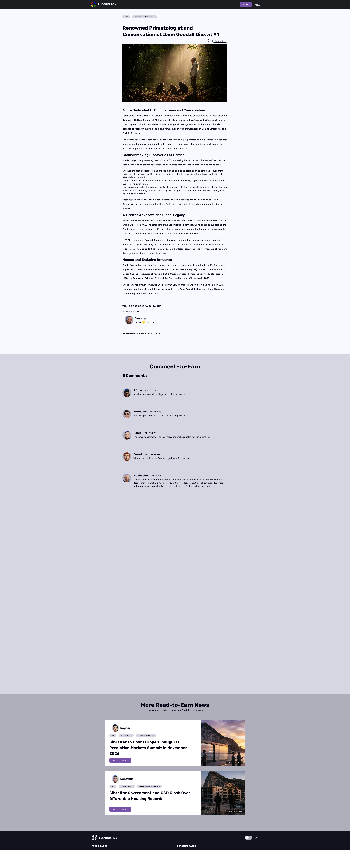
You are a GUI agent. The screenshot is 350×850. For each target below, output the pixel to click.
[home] (103, 4)
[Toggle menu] (256, 4)
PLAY (245, 4)
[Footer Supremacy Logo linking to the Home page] (105, 837)
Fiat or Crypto (126, 735)
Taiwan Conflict (127, 786)
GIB (113, 735)
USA (126, 17)
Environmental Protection (144, 17)
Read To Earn (120, 760)
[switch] (248, 838)
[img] (175, 73)
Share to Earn (220, 41)
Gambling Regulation (146, 735)
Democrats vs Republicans (149, 786)
